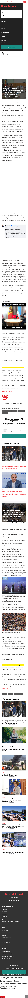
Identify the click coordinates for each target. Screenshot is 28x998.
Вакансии (4, 916)
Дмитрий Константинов (6, 410)
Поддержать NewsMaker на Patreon (11, 921)
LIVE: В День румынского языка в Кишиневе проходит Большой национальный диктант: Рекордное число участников (13, 826)
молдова (10, 693)
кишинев (4, 693)
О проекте (4, 909)
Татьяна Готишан (6, 498)
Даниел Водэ (16, 408)
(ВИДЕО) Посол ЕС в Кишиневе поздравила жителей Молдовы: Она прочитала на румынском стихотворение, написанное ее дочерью (13, 748)
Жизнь (3, 463)
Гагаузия (4, 86)
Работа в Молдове (6, 937)
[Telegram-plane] (18, 900)
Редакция (4, 911)
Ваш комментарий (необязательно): (8, 987)
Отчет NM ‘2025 (6, 942)
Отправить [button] (2, 997)
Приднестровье (6, 932)
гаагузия (4, 408)
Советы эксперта (6, 940)
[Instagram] (14, 900)
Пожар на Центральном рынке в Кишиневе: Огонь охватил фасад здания (13, 774)
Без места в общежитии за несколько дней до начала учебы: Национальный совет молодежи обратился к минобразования (14, 466)
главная (10, 408)
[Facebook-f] (9, 900)
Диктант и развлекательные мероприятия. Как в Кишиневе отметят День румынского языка (14, 851)
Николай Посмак (5, 413)
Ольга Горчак (5, 96)
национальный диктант (18, 693)
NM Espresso (5, 930)
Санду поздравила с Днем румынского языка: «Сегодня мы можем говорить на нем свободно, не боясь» (13, 800)
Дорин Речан (14, 410)
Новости (3, 489)
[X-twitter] (11, 900)
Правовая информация (8, 919)
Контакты (4, 914)
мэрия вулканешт (21, 410)
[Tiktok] (16, 900)
